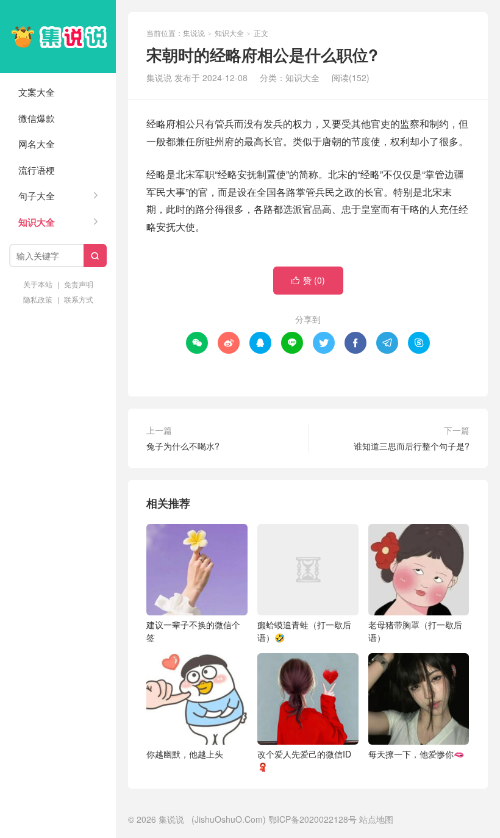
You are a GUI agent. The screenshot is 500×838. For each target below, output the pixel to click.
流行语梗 (36, 169)
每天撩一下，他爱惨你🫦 (416, 754)
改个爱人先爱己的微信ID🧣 (304, 760)
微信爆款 (36, 118)
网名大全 (36, 143)
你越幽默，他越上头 (184, 754)
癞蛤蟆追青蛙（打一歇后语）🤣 (304, 630)
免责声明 (78, 284)
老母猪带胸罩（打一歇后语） (415, 630)
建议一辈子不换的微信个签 (193, 630)
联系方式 (78, 299)
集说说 (58, 36)
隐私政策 (37, 299)
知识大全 (36, 222)
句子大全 (36, 195)
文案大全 (36, 91)
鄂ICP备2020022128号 (312, 819)
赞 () (308, 280)
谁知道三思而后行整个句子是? (412, 446)
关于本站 (37, 284)
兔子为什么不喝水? (183, 446)
